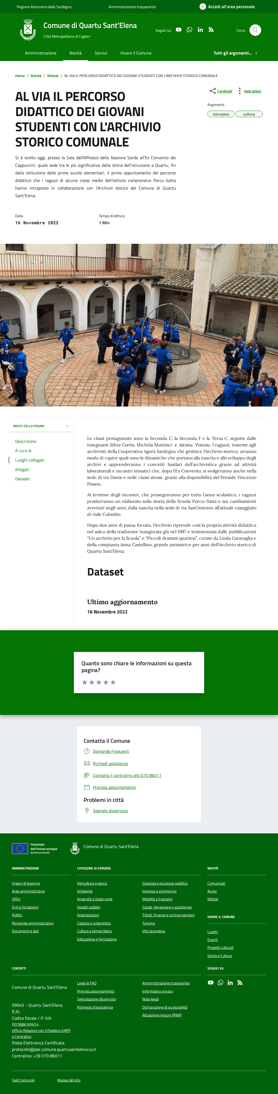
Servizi (101, 53)
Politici (17, 915)
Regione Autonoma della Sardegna (44, 6)
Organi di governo (26, 883)
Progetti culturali (220, 948)
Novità (76, 53)
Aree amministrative (28, 891)
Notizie (212, 899)
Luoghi (212, 932)
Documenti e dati (25, 931)
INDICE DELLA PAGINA (28, 425)
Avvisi (212, 891)
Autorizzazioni (88, 915)
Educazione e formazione (97, 939)
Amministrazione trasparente (132, 6)
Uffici (16, 899)
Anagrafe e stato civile (94, 899)
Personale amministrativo (32, 923)
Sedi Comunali (23, 1080)
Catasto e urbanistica (94, 923)
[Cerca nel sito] (255, 30)
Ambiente (85, 891)
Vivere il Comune (135, 53)
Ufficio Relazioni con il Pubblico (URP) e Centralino (41, 1033)
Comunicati (216, 883)
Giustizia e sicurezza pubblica (165, 883)
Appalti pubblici (88, 907)
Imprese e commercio (159, 891)
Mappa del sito (68, 1080)
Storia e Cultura (219, 956)
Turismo (148, 923)
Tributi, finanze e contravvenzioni (168, 915)
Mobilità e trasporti (157, 899)
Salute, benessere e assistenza (167, 907)
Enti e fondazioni (25, 907)
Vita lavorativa (153, 931)
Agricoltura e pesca (92, 883)
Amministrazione (40, 53)
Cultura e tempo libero (94, 931)
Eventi (212, 940)
